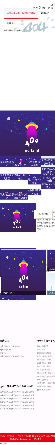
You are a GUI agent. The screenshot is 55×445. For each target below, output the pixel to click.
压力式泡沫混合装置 (44, 353)
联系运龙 (11, 23)
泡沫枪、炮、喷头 (43, 366)
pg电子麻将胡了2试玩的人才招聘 (12, 356)
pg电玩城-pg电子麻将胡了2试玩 (21, 13)
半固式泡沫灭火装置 (44, 360)
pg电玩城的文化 (6, 350)
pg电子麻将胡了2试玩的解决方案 (16, 386)
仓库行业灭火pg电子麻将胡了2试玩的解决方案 (17, 392)
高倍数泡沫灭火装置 (44, 363)
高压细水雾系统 (42, 346)
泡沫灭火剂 (41, 350)
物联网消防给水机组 (44, 386)
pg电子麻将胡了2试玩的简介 (10, 346)
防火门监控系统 (42, 380)
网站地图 (10, 436)
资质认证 (3, 353)
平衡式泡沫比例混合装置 (46, 376)
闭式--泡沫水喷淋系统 (45, 356)
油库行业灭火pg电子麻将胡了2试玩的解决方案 (17, 399)
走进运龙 (45, 13)
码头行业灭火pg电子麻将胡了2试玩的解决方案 (17, 395)
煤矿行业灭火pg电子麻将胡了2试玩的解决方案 (17, 405)
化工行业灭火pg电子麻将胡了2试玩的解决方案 (17, 402)
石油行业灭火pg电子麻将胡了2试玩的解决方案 (17, 409)
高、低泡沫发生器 (43, 370)
